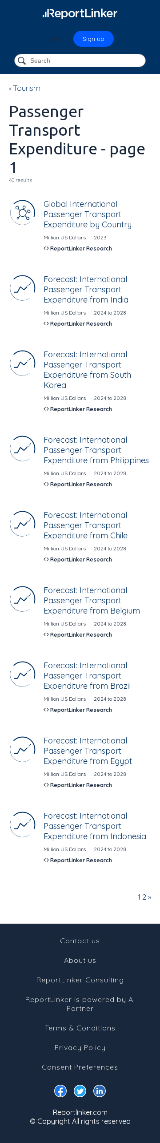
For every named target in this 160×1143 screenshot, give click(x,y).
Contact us (80, 940)
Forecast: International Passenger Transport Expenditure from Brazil (87, 675)
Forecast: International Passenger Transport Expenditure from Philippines (96, 450)
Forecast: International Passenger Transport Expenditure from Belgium (92, 600)
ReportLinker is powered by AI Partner (80, 1004)
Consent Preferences (80, 1066)
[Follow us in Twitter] (80, 1092)
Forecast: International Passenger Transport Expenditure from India (86, 289)
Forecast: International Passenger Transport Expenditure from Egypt (88, 750)
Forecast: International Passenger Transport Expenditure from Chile (86, 525)
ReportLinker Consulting (80, 979)
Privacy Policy (80, 1047)
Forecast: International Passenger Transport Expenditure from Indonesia (95, 826)
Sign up (93, 39)
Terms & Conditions (80, 1027)
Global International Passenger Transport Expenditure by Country (88, 214)
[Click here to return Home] (80, 13)
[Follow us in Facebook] (60, 1092)
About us (80, 960)
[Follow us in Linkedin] (99, 1092)
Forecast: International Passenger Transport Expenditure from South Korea (87, 369)
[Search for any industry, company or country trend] (23, 61)
